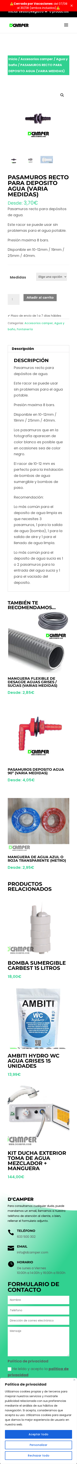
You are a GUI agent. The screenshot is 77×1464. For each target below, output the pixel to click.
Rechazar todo (38, 1456)
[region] (38, 1421)
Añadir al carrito (40, 297)
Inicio (12, 59)
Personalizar (38, 1445)
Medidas (18, 277)
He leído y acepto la (38, 1371)
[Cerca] (74, 1380)
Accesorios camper (37, 59)
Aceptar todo (38, 1434)
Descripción (23, 348)
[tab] (38, 348)
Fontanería (25, 329)
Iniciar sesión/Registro (26, 12)
